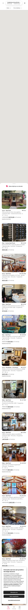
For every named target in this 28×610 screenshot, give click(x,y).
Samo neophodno (14, 596)
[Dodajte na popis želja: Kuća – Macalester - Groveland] (24, 349)
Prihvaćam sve (14, 592)
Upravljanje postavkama (14, 600)
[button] (11, 217)
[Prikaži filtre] (24, 3)
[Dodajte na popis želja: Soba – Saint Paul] (24, 286)
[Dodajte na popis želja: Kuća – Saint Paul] (24, 192)
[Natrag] (3, 3)
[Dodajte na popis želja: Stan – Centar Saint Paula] (24, 225)
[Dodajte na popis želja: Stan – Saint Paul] (24, 317)
